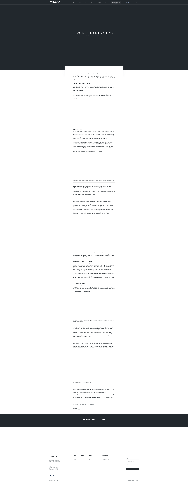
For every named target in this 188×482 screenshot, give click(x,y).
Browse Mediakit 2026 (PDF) (106, 459)
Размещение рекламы (105, 457)
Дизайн (92, 404)
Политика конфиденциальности (92, 461)
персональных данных (130, 462)
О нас (105, 2)
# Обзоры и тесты (52, 447)
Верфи (92, 2)
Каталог (86, 2)
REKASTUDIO (137, 480)
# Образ (73, 447)
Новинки (84, 404)
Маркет (80, 2)
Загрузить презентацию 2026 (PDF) (106, 461)
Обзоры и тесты (78, 404)
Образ (88, 404)
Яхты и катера (76, 457)
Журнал (73, 2)
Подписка (99, 2)
